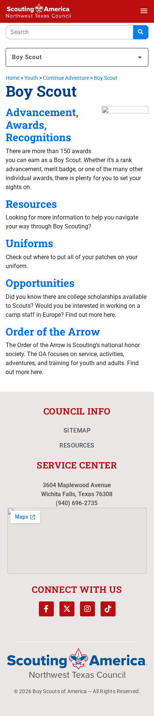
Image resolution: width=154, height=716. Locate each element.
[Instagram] (87, 608)
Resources (31, 204)
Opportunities (40, 283)
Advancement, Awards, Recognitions (42, 124)
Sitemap (77, 430)
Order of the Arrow (53, 332)
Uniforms (29, 243)
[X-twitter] (66, 608)
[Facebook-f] (46, 608)
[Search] (140, 32)
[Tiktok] (108, 608)
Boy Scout (27, 57)
